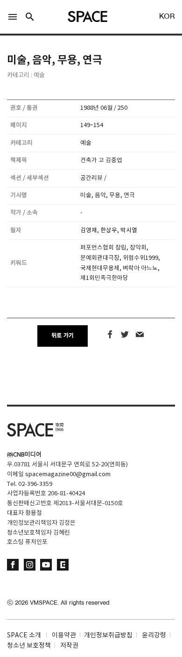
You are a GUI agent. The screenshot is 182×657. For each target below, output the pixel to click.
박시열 (128, 230)
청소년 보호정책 (29, 646)
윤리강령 (154, 635)
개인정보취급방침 (108, 635)
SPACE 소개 (24, 635)
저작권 (69, 646)
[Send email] (140, 334)
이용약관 (64, 635)
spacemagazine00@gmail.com (68, 474)
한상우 (108, 230)
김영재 (88, 230)
